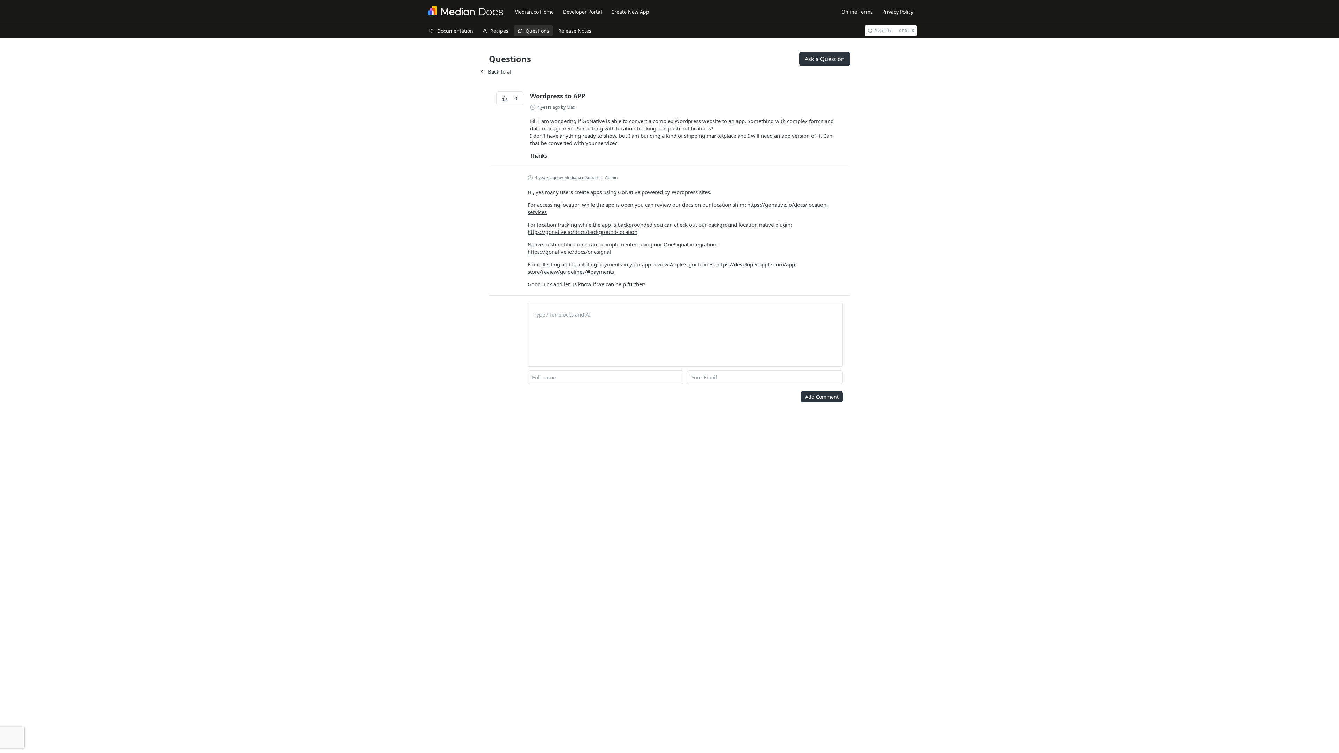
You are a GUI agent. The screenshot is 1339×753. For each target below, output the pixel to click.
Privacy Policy (897, 11)
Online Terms (857, 11)
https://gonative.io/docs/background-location (582, 231)
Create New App (630, 11)
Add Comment (822, 397)
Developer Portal (582, 11)
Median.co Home (534, 11)
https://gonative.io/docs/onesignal (569, 251)
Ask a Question (825, 59)
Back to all (496, 71)
